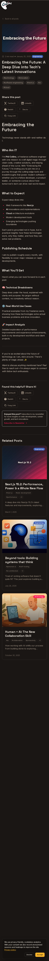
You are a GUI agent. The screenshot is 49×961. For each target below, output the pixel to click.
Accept (40, 955)
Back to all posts (12, 19)
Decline (29, 955)
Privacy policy (10, 950)
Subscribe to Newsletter (14, 423)
